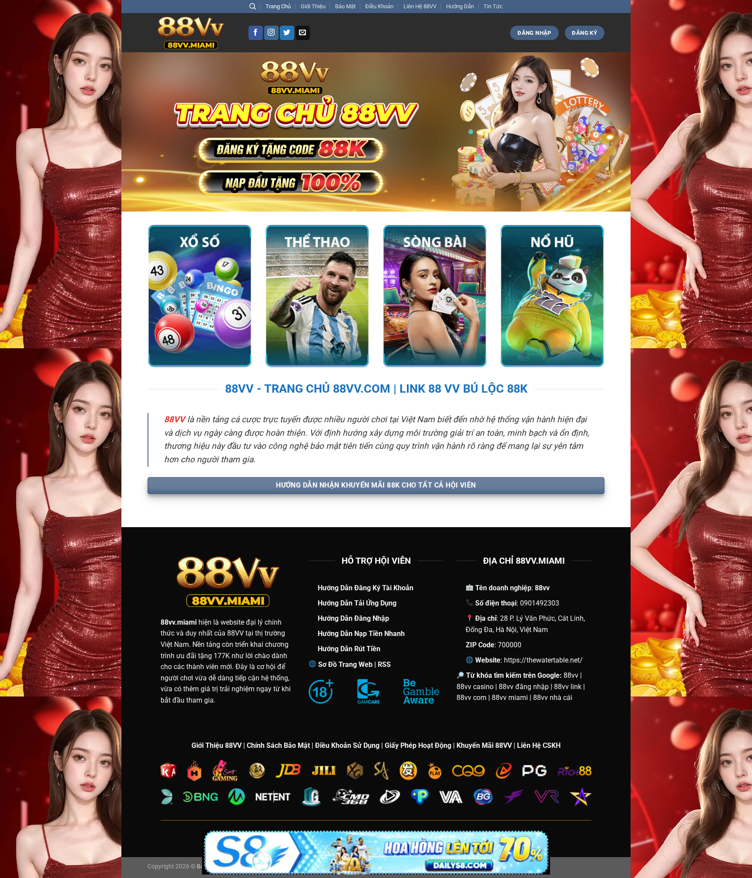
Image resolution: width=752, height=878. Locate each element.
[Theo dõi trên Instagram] (271, 33)
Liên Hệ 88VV (419, 6)
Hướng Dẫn (460, 6)
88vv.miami (179, 622)
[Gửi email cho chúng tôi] (302, 33)
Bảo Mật (345, 6)
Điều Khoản (379, 6)
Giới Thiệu (313, 6)
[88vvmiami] (191, 33)
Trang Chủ (278, 6)
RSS (384, 664)
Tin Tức (493, 6)
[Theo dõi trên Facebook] (255, 33)
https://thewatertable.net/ (543, 660)
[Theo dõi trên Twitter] (287, 33)
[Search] (252, 6)
